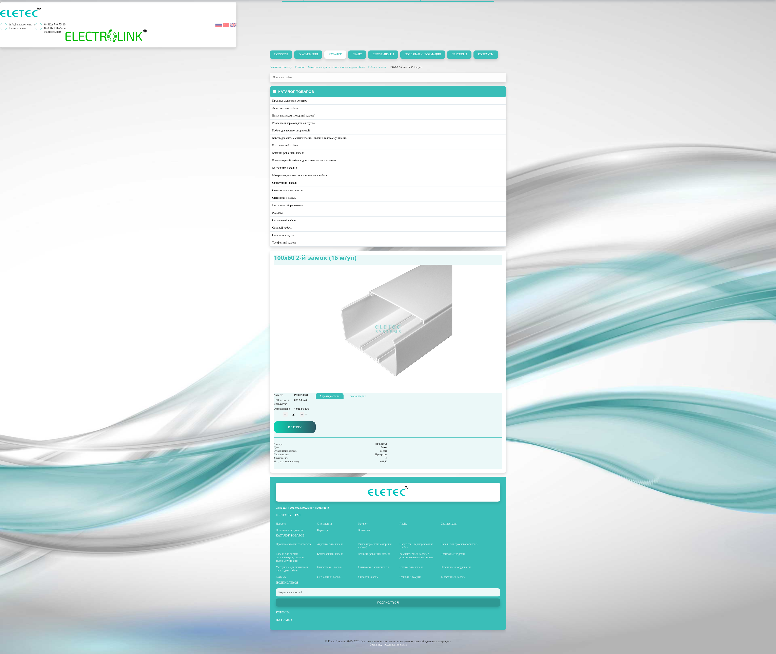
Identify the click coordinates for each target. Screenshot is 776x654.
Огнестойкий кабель (284, 182)
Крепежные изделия (284, 167)
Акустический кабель (285, 108)
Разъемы (277, 212)
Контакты (485, 54)
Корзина (283, 612)
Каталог (335, 54)
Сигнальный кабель (284, 220)
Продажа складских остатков (289, 100)
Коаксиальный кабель (285, 145)
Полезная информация (423, 54)
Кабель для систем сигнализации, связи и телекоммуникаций (309, 138)
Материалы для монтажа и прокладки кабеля (299, 175)
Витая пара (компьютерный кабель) (293, 115)
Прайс (357, 54)
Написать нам (52, 31)
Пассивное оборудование (287, 205)
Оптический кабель (284, 197)
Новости (281, 54)
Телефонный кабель (284, 242)
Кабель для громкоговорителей (291, 130)
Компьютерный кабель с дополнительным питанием (304, 160)
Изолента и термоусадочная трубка (293, 123)
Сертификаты (383, 54)
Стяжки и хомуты (283, 235)
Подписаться (388, 602)
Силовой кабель (282, 227)
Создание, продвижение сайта (388, 644)
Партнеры (459, 54)
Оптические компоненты (287, 190)
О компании (308, 54)
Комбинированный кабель (288, 152)
